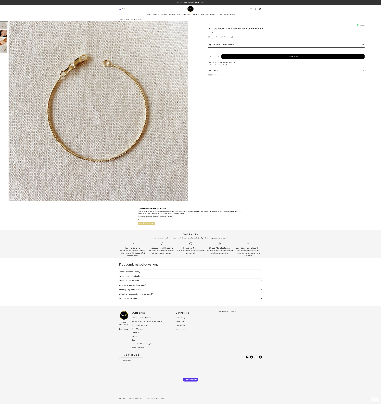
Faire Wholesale (137, 329)
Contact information (159, 398)
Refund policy (122, 398)
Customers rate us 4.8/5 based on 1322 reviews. (123, 325)
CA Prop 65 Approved (139, 325)
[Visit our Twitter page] (251, 357)
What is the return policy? (130, 272)
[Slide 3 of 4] (3, 41)
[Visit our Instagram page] (247, 357)
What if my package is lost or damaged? (136, 294)
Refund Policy (180, 321)
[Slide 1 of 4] (3, 25)
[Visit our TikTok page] (260, 357)
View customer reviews (146, 223)
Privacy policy (130, 398)
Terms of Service (181, 329)
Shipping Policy (181, 325)
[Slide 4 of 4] (3, 49)
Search (134, 336)
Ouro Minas (125, 253)
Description (213, 70)
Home (121, 19)
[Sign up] (141, 360)
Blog (133, 340)
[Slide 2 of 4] (3, 33)
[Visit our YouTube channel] (255, 357)
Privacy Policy (180, 318)
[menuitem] (148, 14)
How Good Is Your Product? (141, 318)
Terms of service (139, 398)
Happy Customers (138, 347)
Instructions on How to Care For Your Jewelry (147, 321)
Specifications (214, 75)
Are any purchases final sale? (131, 276)
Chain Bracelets (136, 19)
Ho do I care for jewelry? (129, 298)
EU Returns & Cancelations (228, 312)
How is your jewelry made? (130, 289)
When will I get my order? (129, 280)
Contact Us (135, 332)
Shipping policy (149, 398)
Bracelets (127, 19)
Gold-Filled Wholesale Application (143, 344)
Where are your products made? (132, 285)
